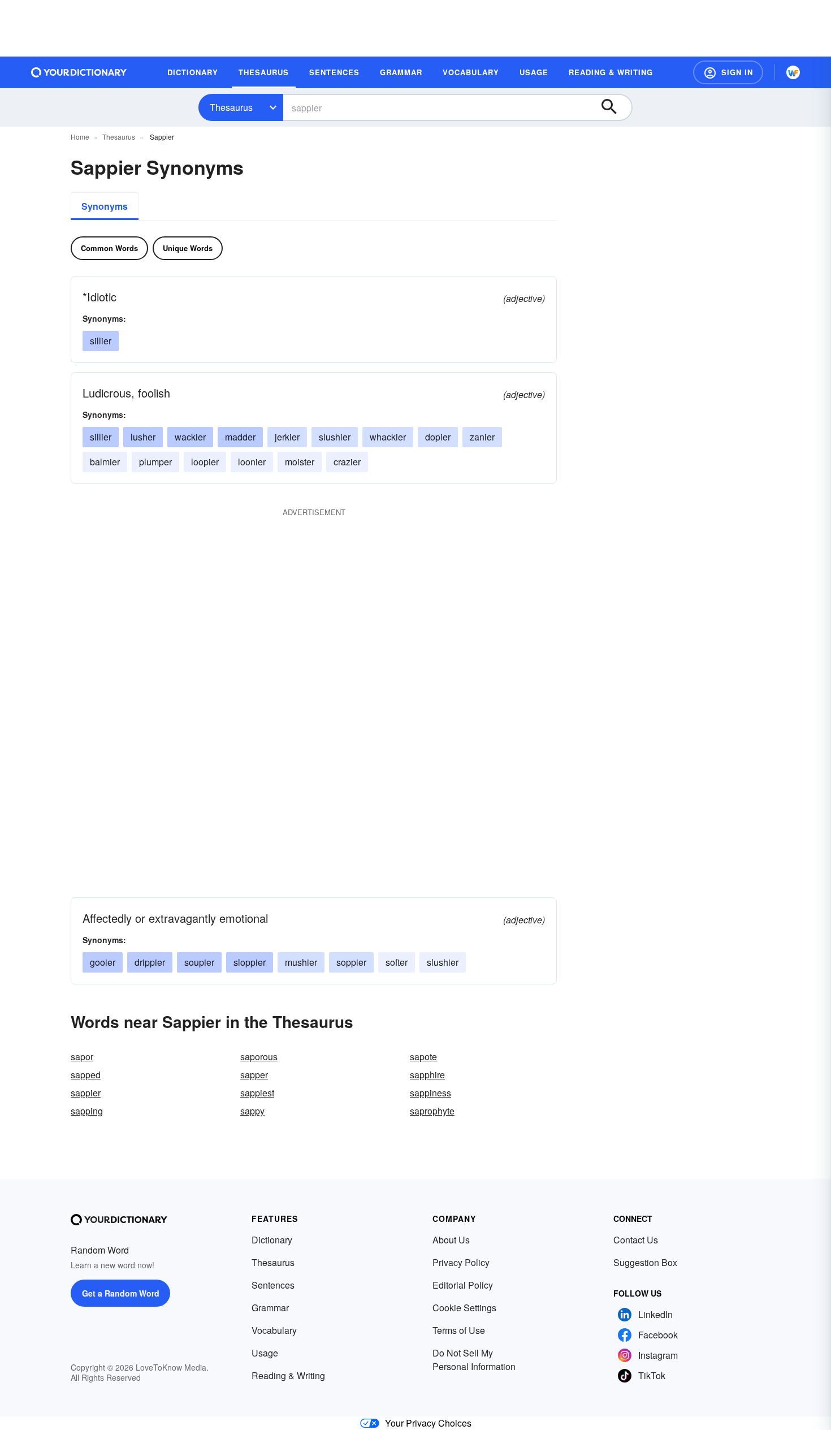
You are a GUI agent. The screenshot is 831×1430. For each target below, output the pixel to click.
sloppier (249, 962)
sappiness (430, 1092)
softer (397, 962)
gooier (102, 962)
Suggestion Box (645, 1262)
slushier (334, 436)
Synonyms (104, 206)
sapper (254, 1074)
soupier (199, 962)
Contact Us (635, 1239)
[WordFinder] (793, 72)
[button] (728, 72)
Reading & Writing (288, 1375)
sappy (252, 1110)
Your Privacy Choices (428, 1422)
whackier (388, 436)
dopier (438, 436)
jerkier (287, 436)
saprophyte (432, 1110)
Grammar (270, 1307)
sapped (86, 1074)
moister (299, 461)
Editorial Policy (462, 1284)
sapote (423, 1056)
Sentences (273, 1284)
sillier (100, 340)
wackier (190, 436)
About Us (451, 1239)
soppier (351, 962)
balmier (105, 461)
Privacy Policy (461, 1262)
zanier (482, 436)
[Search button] (614, 107)
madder (240, 436)
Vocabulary (274, 1330)
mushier (301, 962)
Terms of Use (458, 1330)
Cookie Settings (464, 1307)
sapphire (427, 1074)
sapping (87, 1110)
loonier (252, 461)
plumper (155, 461)
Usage (265, 1352)
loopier (205, 461)
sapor (82, 1056)
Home (80, 136)
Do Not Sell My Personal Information (474, 1359)
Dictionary (272, 1239)
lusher (143, 436)
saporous (259, 1056)
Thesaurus (231, 107)
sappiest (257, 1092)
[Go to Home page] (79, 72)
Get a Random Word (120, 1293)
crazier (347, 461)
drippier (150, 962)
